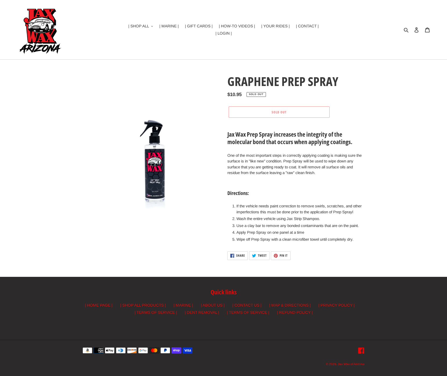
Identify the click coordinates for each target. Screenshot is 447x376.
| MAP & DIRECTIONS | (290, 305)
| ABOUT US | (213, 305)
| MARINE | (183, 305)
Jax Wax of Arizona (351, 364)
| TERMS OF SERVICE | (156, 312)
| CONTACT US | (247, 305)
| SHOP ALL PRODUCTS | (143, 305)
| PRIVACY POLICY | (336, 305)
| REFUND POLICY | (295, 312)
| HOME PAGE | (99, 305)
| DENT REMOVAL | (202, 312)
